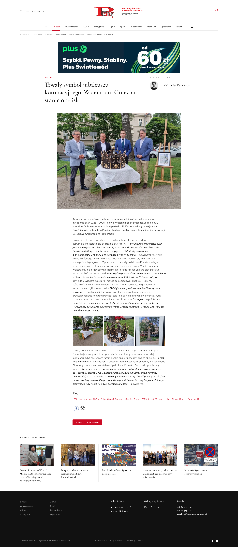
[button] (21, 11)
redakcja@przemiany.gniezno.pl (192, 513)
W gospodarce (71, 26)
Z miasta (56, 26)
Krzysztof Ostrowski (156, 399)
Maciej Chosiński (173, 399)
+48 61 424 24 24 (184, 510)
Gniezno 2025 (140, 399)
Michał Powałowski (190, 399)
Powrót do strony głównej (87, 422)
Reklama (179, 26)
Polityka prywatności (103, 540)
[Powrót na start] (119, 11)
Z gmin (112, 26)
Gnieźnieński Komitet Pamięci (120, 399)
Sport (122, 26)
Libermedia (65, 540)
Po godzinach (136, 26)
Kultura (86, 26)
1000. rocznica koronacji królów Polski (89, 399)
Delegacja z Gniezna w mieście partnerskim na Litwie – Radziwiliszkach (75, 474)
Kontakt (140, 540)
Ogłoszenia (166, 26)
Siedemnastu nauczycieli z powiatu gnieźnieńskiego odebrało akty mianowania (160, 474)
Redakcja (118, 540)
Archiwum (151, 26)
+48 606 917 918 (184, 506)
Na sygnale (99, 26)
